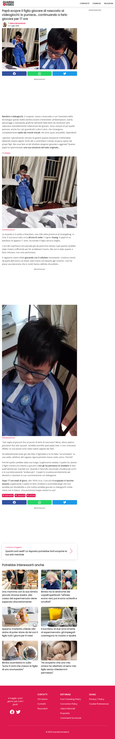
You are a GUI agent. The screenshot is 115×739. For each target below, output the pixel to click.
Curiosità (84, 3)
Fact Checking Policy (70, 699)
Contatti (41, 703)
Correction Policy (68, 703)
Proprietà (65, 713)
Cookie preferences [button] (99, 703)
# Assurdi (20, 495)
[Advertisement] (39, 96)
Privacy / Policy (96, 699)
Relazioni (108, 3)
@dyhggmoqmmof (8, 230)
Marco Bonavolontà (17, 23)
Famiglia (97, 3)
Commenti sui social (70, 718)
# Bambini (8, 495)
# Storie (31, 495)
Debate (7, 153)
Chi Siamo (42, 699)
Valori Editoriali (67, 708)
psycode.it (42, 708)
